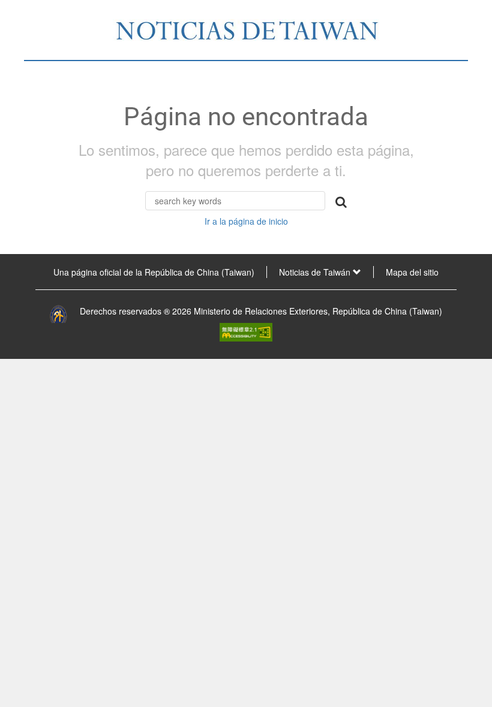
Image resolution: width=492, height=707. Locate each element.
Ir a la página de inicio (246, 221)
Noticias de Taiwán (316, 272)
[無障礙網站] (246, 331)
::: (13, 272)
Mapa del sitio (412, 272)
